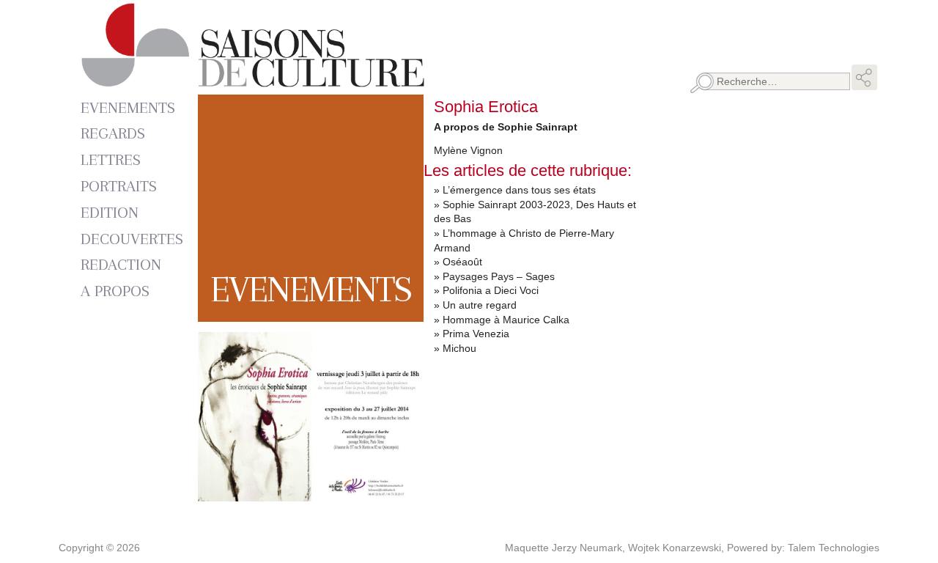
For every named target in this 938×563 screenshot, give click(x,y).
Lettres (111, 159)
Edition (110, 212)
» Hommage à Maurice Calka (501, 319)
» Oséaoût (458, 262)
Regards (113, 133)
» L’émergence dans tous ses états (515, 190)
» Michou (455, 348)
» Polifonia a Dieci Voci (486, 290)
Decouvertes (132, 238)
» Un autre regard (475, 305)
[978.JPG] (311, 493)
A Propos (115, 291)
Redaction (121, 264)
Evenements (128, 107)
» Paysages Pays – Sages (494, 276)
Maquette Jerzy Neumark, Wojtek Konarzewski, (616, 547)
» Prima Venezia (471, 333)
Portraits (119, 186)
